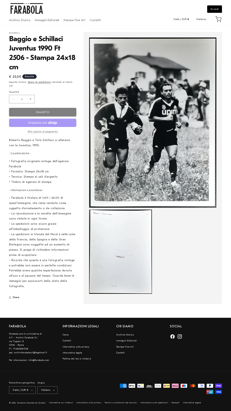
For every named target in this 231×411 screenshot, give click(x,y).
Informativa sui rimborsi (61, 402)
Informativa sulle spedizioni (154, 402)
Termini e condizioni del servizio (121, 402)
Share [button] (16, 297)
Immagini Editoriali (126, 340)
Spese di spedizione (39, 82)
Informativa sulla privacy (76, 346)
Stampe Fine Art (125, 346)
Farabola (21, 403)
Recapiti (176, 402)
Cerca (66, 334)
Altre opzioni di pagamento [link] (43, 131)
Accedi (214, 9)
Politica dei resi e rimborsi (77, 358)
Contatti (67, 340)
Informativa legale (72, 352)
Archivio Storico (125, 334)
